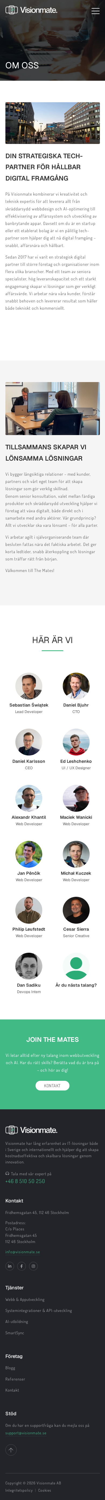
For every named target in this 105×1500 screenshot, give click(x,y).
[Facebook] (21, 1266)
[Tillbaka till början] (11, 1450)
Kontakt (52, 1085)
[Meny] (96, 11)
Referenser (15, 1379)
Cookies (44, 1490)
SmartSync (14, 1332)
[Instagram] (33, 1266)
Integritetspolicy (19, 1490)
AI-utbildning (16, 1321)
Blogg (10, 1367)
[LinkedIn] (9, 1266)
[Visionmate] (31, 11)
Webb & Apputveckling (25, 1299)
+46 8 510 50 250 (25, 1180)
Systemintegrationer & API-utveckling (38, 1310)
